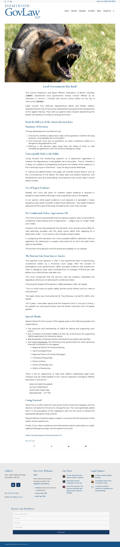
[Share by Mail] (85, 446)
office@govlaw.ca (16, 497)
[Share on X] (51, 446)
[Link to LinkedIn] (10, 1)
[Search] (113, 11)
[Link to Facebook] (8, 1)
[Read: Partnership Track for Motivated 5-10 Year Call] (64, 481)
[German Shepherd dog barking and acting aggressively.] (60, 53)
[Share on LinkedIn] (68, 446)
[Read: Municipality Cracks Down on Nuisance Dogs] (92, 481)
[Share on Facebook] (34, 446)
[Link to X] (5, 1)
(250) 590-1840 (109, 1)
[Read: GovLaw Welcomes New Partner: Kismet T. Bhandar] (64, 476)
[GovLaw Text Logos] (24, 11)
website (83, 249)
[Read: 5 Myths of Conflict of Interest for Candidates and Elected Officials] (92, 487)
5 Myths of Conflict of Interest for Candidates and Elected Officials (104, 488)
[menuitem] (66, 11)
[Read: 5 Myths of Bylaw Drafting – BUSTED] (92, 476)
